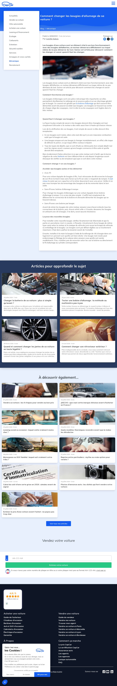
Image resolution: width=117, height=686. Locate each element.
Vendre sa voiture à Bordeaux (71, 635)
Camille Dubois (52, 39)
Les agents (63, 653)
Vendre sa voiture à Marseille (71, 629)
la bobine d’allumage (84, 103)
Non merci (10, 674)
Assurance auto (65, 650)
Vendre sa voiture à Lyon (69, 632)
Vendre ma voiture (66, 620)
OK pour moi (42, 674)
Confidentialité (56, 672)
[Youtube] (107, 671)
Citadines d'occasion (13, 620)
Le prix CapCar (65, 644)
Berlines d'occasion (12, 623)
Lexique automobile (67, 659)
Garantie (8, 635)
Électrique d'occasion (13, 632)
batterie (61, 156)
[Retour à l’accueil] (7, 4)
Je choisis (26, 674)
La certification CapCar (68, 647)
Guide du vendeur (66, 617)
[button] (5, 682)
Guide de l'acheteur (12, 617)
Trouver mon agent (67, 623)
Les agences (64, 656)
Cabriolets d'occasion (13, 629)
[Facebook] (104, 671)
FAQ (60, 662)
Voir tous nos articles (58, 523)
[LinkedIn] (111, 671)
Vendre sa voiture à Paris (69, 626)
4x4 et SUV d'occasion (14, 626)
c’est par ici (101, 570)
